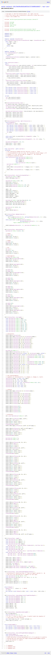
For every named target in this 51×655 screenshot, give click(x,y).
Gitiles (8, 653)
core (47, 6)
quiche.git (9, 6)
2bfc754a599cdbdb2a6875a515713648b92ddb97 (26, 6)
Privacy (11, 653)
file (28, 11)
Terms (15, 653)
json (49, 653)
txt (45, 653)
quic (44, 6)
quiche (3, 6)
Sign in (48, 2)
